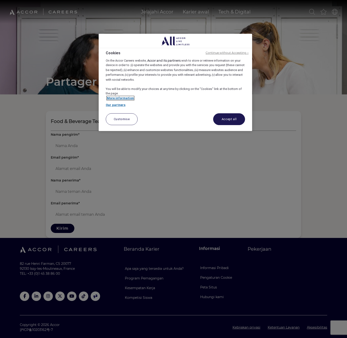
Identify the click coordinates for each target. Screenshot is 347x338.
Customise (122, 119)
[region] (175, 82)
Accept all (229, 119)
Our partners (116, 105)
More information (120, 98)
